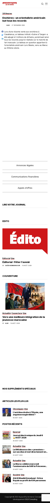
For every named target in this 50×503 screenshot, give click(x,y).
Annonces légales (25, 165)
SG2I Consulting (31, 499)
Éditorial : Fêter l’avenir (16, 262)
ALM (7, 25)
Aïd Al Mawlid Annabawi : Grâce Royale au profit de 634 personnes (29, 479)
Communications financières (25, 177)
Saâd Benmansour (12, 265)
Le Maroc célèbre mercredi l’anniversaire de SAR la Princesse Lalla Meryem (29, 466)
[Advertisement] (25, 77)
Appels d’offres (25, 188)
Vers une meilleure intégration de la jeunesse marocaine (23, 318)
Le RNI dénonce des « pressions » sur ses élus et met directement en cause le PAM (29, 451)
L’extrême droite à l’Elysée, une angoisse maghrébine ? (28, 413)
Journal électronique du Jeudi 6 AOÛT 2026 (28, 436)
